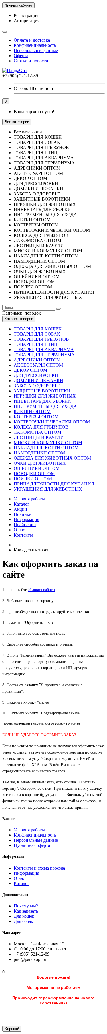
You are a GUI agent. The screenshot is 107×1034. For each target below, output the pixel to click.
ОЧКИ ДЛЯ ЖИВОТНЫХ (40, 463)
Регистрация (26, 15)
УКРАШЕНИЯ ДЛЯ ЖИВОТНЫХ (48, 489)
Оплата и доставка (32, 40)
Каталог (21, 503)
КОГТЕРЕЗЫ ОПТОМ (36, 416)
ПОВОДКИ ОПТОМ (34, 473)
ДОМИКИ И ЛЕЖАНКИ (38, 380)
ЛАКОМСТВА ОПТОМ (37, 432)
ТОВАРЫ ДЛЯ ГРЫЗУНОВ (41, 339)
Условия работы (29, 498)
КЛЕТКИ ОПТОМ (32, 411)
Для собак (23, 921)
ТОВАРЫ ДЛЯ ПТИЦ (36, 344)
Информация (26, 519)
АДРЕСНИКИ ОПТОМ (37, 359)
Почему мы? (26, 905)
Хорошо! (12, 1029)
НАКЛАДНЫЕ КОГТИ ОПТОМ (46, 447)
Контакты (23, 535)
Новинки (23, 514)
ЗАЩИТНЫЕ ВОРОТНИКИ (42, 390)
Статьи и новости (31, 60)
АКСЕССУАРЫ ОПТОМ (38, 365)
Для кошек (24, 916)
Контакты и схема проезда (39, 867)
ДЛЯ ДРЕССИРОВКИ (36, 375)
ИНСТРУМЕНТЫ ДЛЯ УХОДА (45, 406)
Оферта (21, 55)
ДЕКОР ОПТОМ (30, 370)
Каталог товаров (19, 319)
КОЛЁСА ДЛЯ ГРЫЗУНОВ (41, 427)
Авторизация (26, 20)
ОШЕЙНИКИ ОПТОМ (37, 468)
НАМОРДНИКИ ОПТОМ (39, 452)
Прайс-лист (25, 524)
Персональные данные (36, 50)
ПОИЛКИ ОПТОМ (33, 478)
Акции (20, 509)
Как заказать (26, 911)
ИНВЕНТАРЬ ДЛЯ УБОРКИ (42, 401)
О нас (19, 529)
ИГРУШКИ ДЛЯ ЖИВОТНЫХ (45, 396)
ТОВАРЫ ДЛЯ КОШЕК (38, 328)
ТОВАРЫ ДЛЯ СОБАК (37, 334)
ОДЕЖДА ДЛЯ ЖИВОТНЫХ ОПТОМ (52, 458)
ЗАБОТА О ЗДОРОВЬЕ (37, 385)
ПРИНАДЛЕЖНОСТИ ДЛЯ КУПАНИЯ (54, 483)
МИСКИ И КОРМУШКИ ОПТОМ (48, 442)
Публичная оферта (32, 845)
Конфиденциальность (35, 45)
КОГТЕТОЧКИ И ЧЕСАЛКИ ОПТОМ (52, 421)
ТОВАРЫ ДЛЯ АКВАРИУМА (44, 349)
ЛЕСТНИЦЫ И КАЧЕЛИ (39, 437)
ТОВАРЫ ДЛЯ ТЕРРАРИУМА (44, 354)
